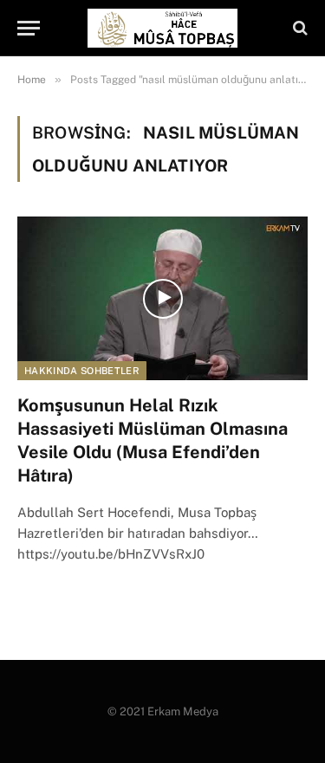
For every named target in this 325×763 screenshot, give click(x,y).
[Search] (298, 28)
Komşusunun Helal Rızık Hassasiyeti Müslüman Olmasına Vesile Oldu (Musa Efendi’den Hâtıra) (152, 441)
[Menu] (28, 28)
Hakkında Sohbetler (82, 370)
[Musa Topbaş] (162, 28)
